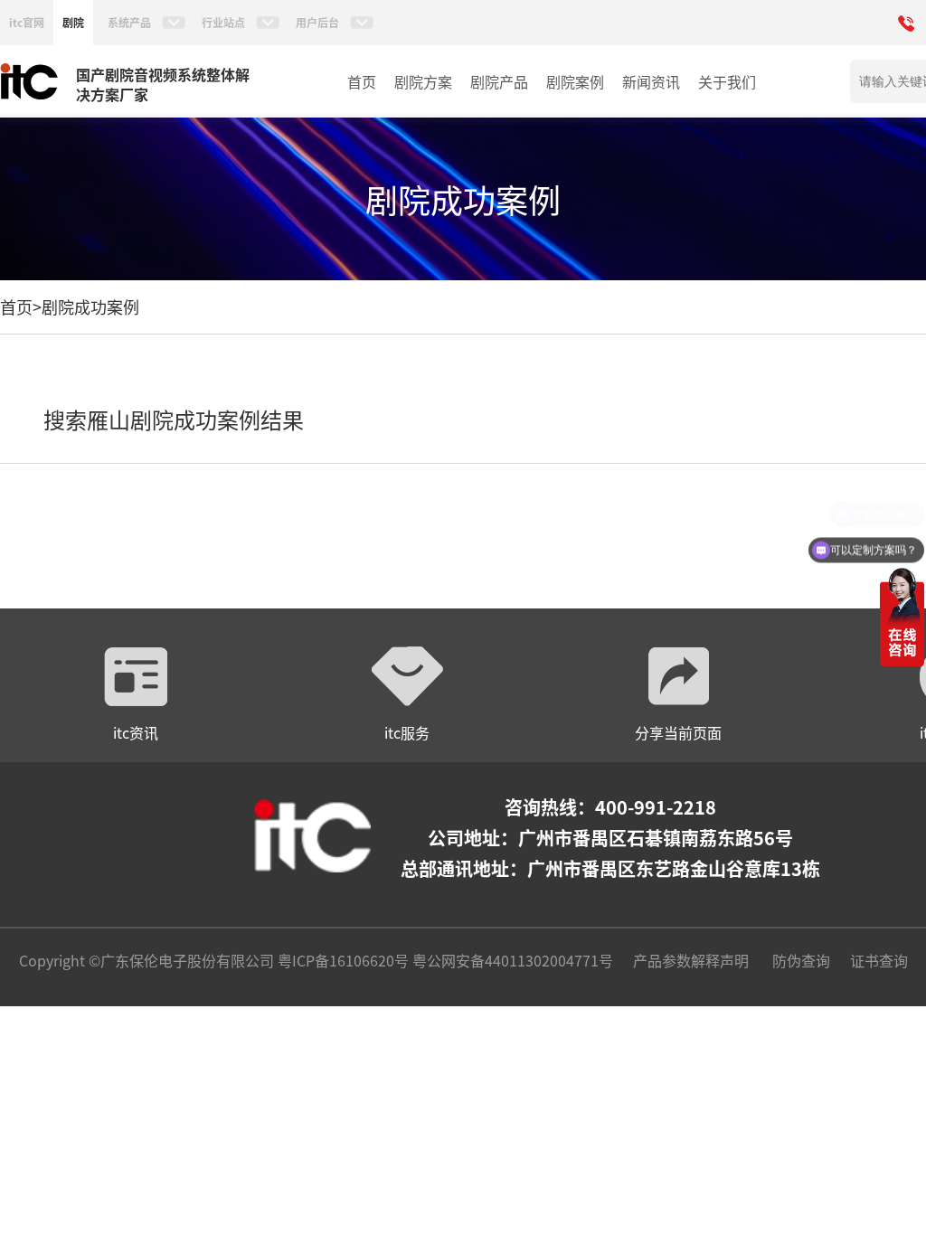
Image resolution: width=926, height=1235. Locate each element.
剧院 (73, 22)
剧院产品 (499, 81)
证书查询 (879, 960)
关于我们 (727, 81)
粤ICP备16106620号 (341, 960)
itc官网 (26, 22)
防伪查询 (801, 960)
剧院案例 (575, 81)
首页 (361, 81)
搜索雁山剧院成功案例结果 (173, 419)
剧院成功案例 (90, 306)
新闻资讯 (651, 81)
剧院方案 (423, 81)
